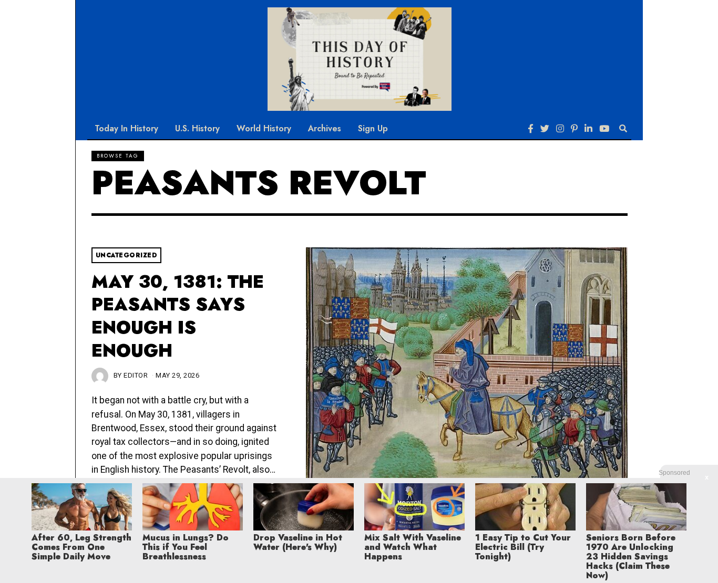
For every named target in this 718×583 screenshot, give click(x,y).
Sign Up (373, 128)
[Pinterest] (574, 128)
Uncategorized (127, 255)
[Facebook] (530, 128)
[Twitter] (545, 128)
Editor (136, 375)
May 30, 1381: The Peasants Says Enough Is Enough (177, 316)
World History (264, 128)
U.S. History (197, 128)
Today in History (126, 128)
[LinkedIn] (588, 128)
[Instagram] (560, 128)
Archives (324, 128)
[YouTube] (604, 128)
